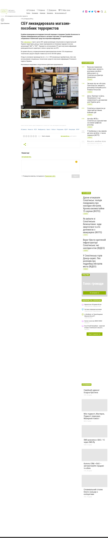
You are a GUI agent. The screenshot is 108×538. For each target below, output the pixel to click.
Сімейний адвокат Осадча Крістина (91, 391)
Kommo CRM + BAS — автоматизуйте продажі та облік (94, 465)
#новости (30, 129)
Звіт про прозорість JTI (60, 13)
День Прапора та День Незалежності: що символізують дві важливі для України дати (97, 99)
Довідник (52, 10)
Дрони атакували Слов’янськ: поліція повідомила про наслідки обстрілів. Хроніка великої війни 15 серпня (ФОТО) (93, 204)
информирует (27, 42)
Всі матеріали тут (94, 293)
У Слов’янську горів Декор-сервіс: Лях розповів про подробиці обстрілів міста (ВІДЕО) (92, 261)
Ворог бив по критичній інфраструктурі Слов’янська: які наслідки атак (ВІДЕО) (94, 243)
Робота (28, 13)
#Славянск (24, 129)
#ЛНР (77, 129)
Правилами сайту (50, 176)
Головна (31, 10)
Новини (42, 10)
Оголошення (35, 13)
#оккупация (72, 129)
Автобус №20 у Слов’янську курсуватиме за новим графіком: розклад (97, 122)
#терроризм (60, 129)
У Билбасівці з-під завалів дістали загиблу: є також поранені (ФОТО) (97, 133)
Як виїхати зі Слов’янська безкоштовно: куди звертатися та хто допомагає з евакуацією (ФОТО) (92, 225)
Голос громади (93, 284)
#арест (48, 129)
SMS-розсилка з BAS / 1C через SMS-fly (94, 441)
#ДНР (66, 129)
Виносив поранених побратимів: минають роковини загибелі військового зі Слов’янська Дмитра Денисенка (95, 72)
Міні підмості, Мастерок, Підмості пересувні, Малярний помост (94, 416)
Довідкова (42, 13)
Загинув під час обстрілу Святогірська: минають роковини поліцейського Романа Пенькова (96, 86)
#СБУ (35, 129)
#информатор (41, 129)
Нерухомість (50, 13)
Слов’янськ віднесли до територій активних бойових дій (96, 110)
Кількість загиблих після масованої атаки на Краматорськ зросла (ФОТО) (96, 144)
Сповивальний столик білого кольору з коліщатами (93, 491)
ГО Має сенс (65, 10)
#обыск (53, 129)
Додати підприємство (94, 334)
